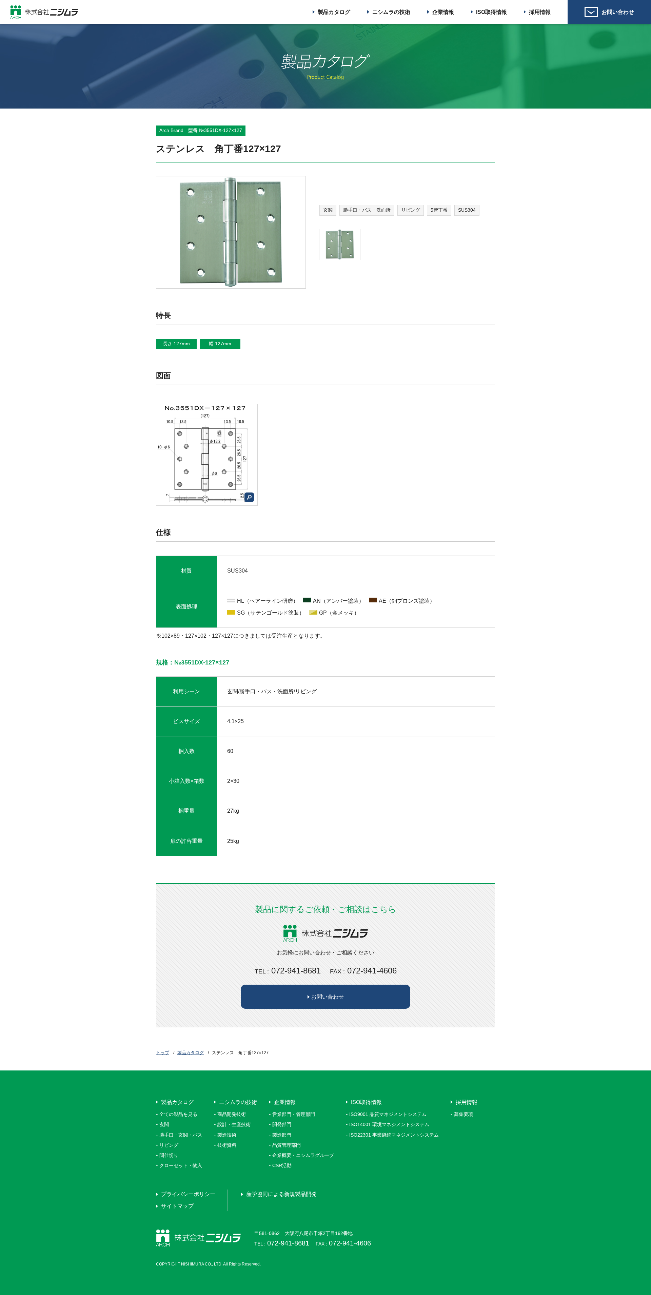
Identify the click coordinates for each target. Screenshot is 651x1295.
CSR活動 (282, 1165)
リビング (168, 1145)
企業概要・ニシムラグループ (303, 1155)
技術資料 (226, 1145)
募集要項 (463, 1114)
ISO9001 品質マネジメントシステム (388, 1114)
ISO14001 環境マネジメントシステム (389, 1124)
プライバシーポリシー (188, 1194)
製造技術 (226, 1135)
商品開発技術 (231, 1114)
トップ (162, 1052)
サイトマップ (177, 1206)
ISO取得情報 (491, 12)
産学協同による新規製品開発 (281, 1194)
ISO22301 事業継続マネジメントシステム (394, 1135)
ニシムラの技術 (391, 12)
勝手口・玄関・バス (180, 1135)
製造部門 (281, 1135)
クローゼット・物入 (180, 1165)
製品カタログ (334, 12)
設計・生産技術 (234, 1124)
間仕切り (168, 1155)
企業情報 (443, 12)
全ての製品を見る (178, 1114)
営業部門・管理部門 (293, 1114)
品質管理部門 (286, 1145)
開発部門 (281, 1124)
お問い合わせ (617, 12)
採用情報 (540, 12)
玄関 (164, 1124)
